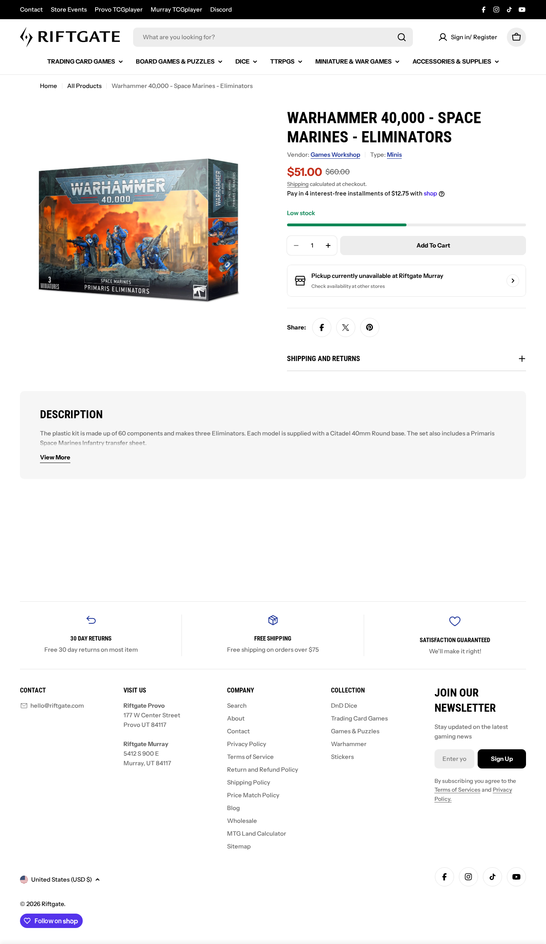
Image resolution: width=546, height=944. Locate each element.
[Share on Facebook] (321, 327)
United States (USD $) (61, 879)
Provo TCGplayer (119, 9)
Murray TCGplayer (176, 9)
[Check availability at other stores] (512, 280)
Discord (221, 9)
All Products (84, 86)
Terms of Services (457, 789)
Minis (394, 154)
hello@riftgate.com (57, 705)
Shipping (298, 184)
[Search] (402, 37)
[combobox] (273, 37)
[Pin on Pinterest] (369, 327)
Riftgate (53, 904)
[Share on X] (345, 327)
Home (48, 86)
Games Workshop (335, 154)
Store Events (69, 9)
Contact (31, 9)
